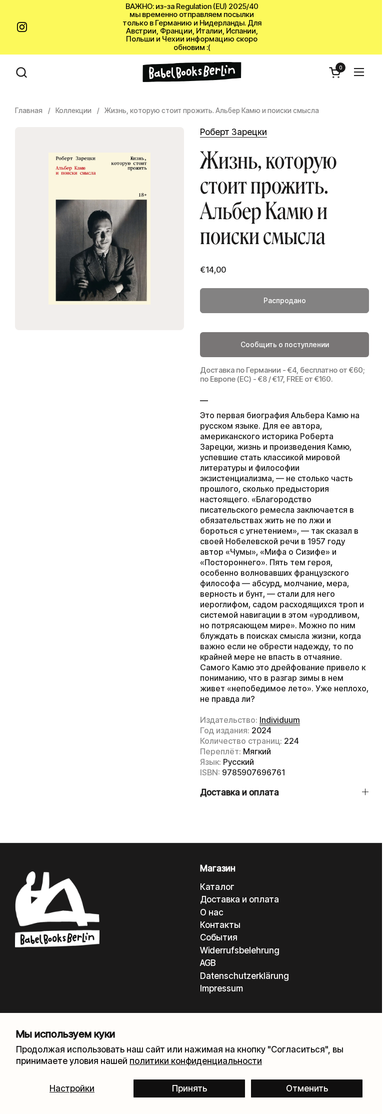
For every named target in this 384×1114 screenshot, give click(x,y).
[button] (21, 72)
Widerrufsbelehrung (240, 950)
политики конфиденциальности (196, 1061)
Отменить (307, 1088)
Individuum (280, 720)
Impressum (221, 988)
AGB (208, 963)
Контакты (220, 925)
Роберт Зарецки (233, 132)
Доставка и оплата (239, 899)
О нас (212, 912)
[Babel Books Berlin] (192, 72)
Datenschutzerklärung (244, 976)
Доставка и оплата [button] (239, 792)
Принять (189, 1088)
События (219, 937)
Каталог (217, 887)
